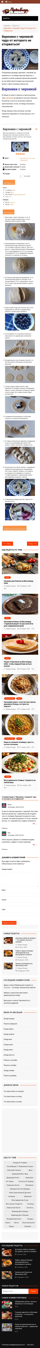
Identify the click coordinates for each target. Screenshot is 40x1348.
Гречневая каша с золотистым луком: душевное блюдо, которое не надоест (20, 704)
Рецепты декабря (10, 1075)
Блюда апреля (9, 1034)
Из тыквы (9, 1181)
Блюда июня (8, 1044)
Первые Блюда (11, 586)
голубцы (30, 1204)
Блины (7, 577)
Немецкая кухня (13, 1185)
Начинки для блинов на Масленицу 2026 (24, 964)
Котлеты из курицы (26, 1181)
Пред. (9, 543)
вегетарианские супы (20, 1200)
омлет (7, 1222)
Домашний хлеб (13, 1177)
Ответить (5, 828)
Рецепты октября (10, 1065)
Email (4, 900)
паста (16, 1222)
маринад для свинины (20, 1215)
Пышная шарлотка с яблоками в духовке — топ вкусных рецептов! (26, 1314)
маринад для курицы (20, 1211)
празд (11, 1226)
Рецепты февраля (10, 1024)
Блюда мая (8, 1039)
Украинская (24, 160)
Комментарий (7, 869)
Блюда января (9, 1018)
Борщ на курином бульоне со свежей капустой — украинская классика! (26, 1326)
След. (31, 543)
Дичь (31, 1170)
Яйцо (12, 192)
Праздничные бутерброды (20, 1189)
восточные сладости (14, 1204)
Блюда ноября (9, 1070)
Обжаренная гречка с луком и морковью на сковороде (26, 1303)
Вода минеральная (19, 194)
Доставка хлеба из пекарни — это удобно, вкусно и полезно (26, 940)
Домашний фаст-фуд (20, 1174)
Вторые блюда (10, 698)
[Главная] (2, 2)
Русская (31, 158)
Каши (19, 698)
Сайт (3, 909)
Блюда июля (8, 1050)
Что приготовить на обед (13, 1096)
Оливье (8, 776)
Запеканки (29, 1177)
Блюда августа (9, 1055)
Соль (10, 197)
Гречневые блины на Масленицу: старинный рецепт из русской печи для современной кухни (18, 624)
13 (17, 1319)
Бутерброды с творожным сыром (20, 1166)
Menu (7, 18)
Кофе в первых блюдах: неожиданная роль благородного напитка (24, 953)
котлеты (30, 1207)
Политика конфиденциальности (13, 1345)
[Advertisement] (20, 1130)
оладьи (30, 1219)
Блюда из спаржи (20, 1162)
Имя (4, 890)
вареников (9, 98)
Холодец (11, 1196)
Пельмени (29, 1185)
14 (17, 1306)
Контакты (30, 1345)
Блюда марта (8, 1029)
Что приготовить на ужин (13, 1102)
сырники (27, 1226)
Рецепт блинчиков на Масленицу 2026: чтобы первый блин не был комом (18, 664)
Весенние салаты (14, 1170)
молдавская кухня (14, 1219)
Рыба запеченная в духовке (20, 1192)
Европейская (24, 158)
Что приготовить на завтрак (14, 1091)
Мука (13, 190)
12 (17, 1331)
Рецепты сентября (10, 1060)
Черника (12, 202)
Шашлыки (28, 1196)
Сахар (11, 204)
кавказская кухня (13, 1207)
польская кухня (28, 1222)
